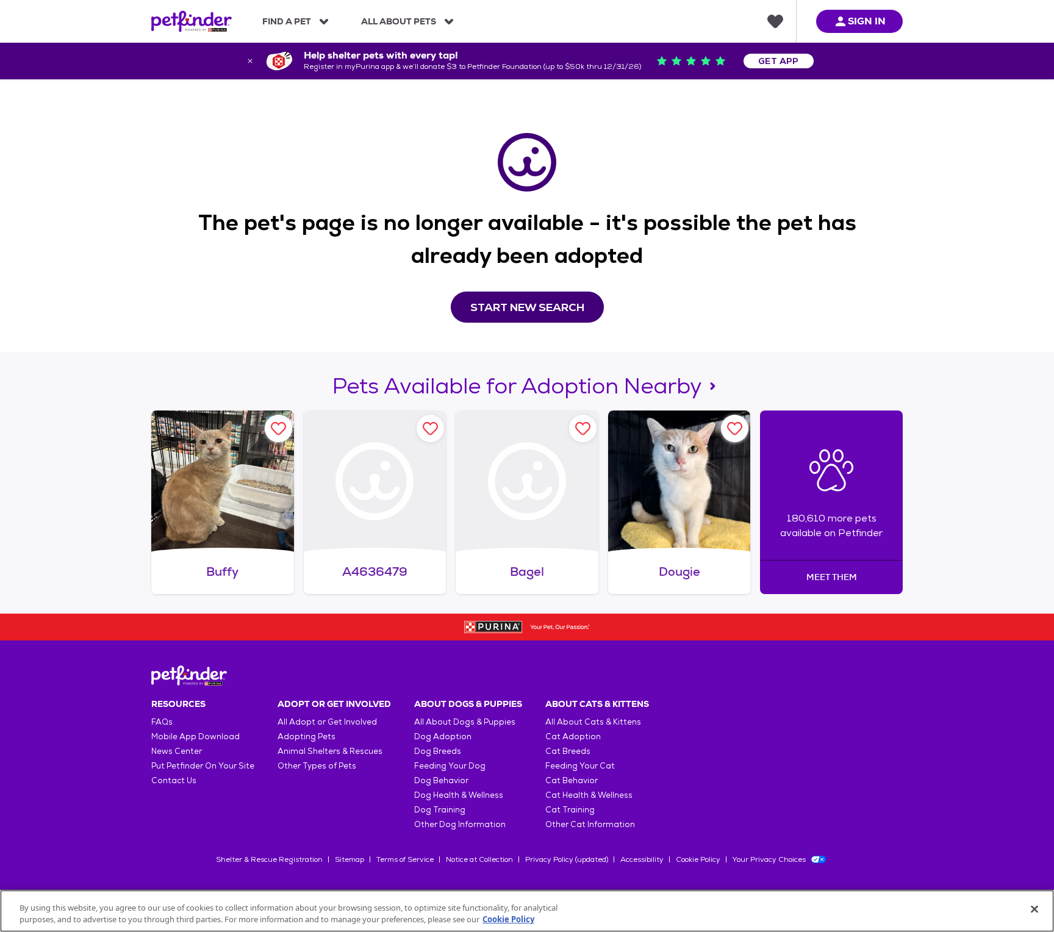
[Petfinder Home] (191, 21)
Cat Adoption (573, 736)
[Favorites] (775, 21)
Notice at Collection (479, 859)
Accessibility (642, 859)
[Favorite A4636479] (430, 428)
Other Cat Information (590, 824)
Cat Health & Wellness (589, 795)
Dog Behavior (441, 780)
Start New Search (527, 307)
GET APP (778, 61)
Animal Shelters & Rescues (330, 751)
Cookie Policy (698, 859)
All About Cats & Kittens (593, 722)
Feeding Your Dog (450, 766)
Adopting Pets (306, 736)
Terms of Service (405, 859)
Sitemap (349, 859)
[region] (527, 911)
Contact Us (173, 780)
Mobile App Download (195, 736)
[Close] (1034, 909)
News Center (176, 751)
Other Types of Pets (317, 766)
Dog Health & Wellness (458, 795)
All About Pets (398, 21)
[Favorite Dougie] (734, 428)
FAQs (162, 722)
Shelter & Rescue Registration (269, 859)
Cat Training (570, 810)
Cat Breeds (567, 751)
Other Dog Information (460, 824)
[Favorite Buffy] (278, 428)
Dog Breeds (437, 751)
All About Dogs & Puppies (464, 722)
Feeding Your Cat (580, 766)
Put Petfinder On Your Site (202, 766)
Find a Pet (286, 21)
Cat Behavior (571, 780)
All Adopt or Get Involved (327, 722)
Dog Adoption (442, 736)
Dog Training (439, 810)
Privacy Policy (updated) (566, 859)
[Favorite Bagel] (582, 428)
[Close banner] (250, 61)
